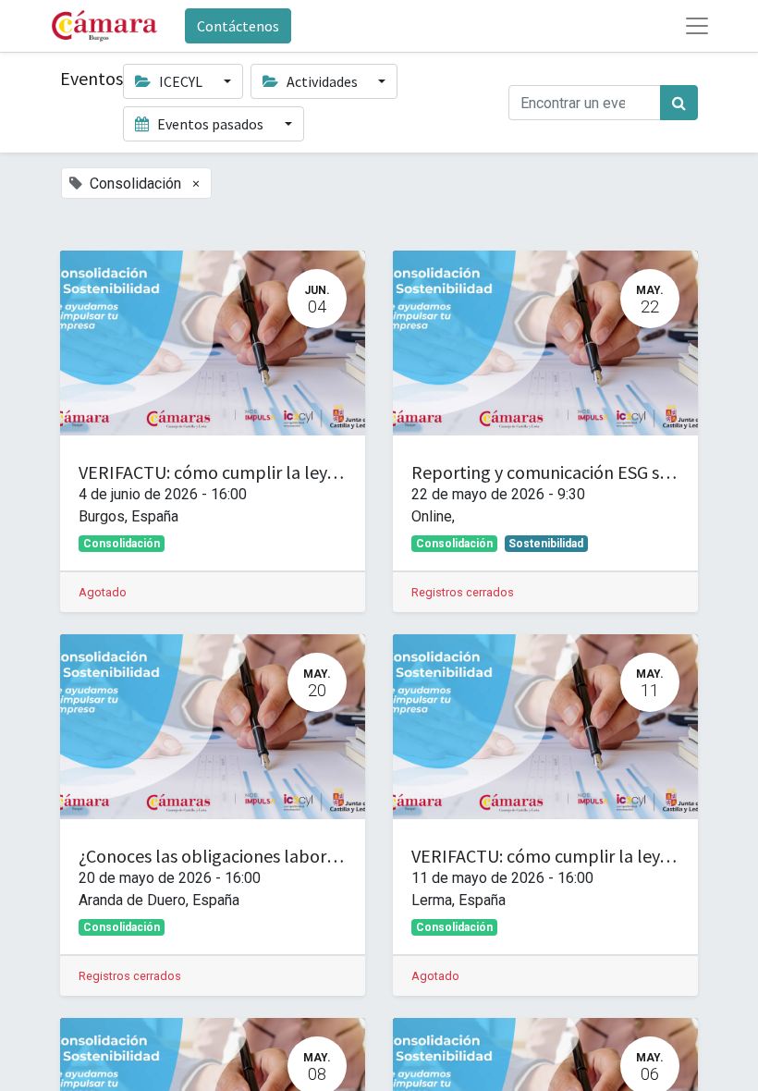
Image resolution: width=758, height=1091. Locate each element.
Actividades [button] (322, 81)
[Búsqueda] (679, 102)
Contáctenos (238, 26)
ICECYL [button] (180, 81)
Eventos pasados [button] (210, 124)
